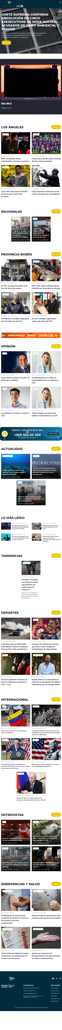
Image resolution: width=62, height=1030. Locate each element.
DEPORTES (54, 996)
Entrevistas (36, 822)
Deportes (35, 619)
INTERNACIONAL (56, 998)
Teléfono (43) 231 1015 (29, 990)
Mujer (4, 822)
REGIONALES (54, 988)
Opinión (4, 353)
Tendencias (35, 740)
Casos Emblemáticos (38, 655)
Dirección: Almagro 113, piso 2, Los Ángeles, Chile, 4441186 (33, 996)
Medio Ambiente (16, 218)
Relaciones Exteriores (7, 456)
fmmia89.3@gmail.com (30, 993)
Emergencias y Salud (7, 891)
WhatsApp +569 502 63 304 (31, 988)
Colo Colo (5, 655)
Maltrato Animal (26, 563)
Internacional (36, 706)
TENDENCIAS (55, 993)
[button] (23, 52)
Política (19, 482)
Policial (35, 218)
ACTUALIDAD (55, 990)
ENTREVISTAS (55, 1001)
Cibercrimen (36, 456)
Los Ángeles (5, 134)
